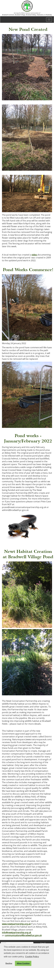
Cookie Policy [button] (32, 957)
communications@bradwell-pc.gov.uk (23, 935)
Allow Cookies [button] (23, 963)
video (34, 254)
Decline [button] (9, 963)
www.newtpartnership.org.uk (16, 923)
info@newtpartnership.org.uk (16, 932)
